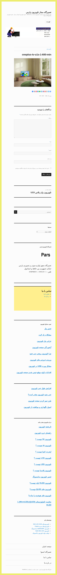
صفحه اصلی (46, 547)
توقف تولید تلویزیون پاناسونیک (41, 533)
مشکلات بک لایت (45, 335)
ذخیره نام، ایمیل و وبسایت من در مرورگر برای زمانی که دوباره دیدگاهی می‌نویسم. (32, 168)
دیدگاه (49, 118)
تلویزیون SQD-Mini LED (42, 531)
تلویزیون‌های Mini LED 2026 (41, 524)
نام (50, 141)
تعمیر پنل (47, 329)
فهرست (48, 21)
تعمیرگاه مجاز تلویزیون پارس (38, 12)
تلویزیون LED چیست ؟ (42, 464)
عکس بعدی (49, 49)
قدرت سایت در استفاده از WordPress (30, 569)
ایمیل (49, 150)
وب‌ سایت (49, 158)
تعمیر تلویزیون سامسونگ (42, 477)
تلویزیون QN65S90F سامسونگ (40, 528)
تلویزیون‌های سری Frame (42, 526)
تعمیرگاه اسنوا (46, 552)
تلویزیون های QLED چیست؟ (40, 489)
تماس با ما (46, 294)
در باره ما (46, 296)
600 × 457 (41, 95)
